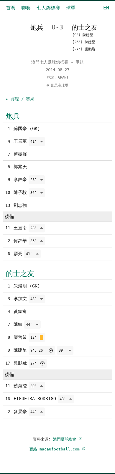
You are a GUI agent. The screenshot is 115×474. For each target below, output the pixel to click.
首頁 (10, 8)
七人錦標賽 (48, 8)
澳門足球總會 (65, 439)
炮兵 (13, 116)
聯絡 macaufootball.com (55, 449)
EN (106, 8)
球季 (70, 8)
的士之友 (20, 274)
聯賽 (26, 8)
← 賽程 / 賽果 (20, 99)
